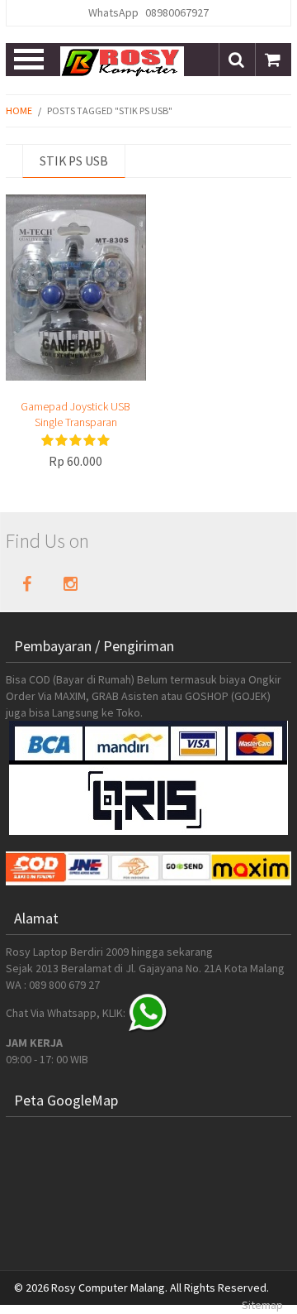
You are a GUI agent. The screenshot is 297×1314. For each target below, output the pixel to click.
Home (19, 110)
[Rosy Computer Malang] (122, 60)
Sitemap (262, 1304)
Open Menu (30, 59)
